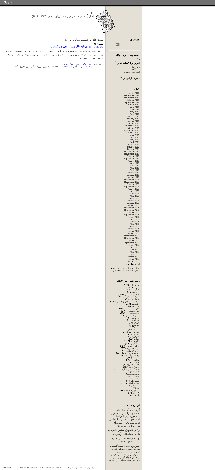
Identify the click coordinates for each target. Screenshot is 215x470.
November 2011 (131, 126)
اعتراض (127, 416)
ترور (137, 327)
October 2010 (133, 156)
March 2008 (133, 228)
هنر (137, 388)
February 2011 (132, 147)
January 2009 (133, 205)
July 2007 (134, 247)
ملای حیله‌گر (134, 383)
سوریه (126, 446)
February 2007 (132, 259)
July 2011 (134, 135)
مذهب (136, 376)
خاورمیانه (135, 341)
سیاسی (136, 360)
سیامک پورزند (68, 64)
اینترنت (132, 423)
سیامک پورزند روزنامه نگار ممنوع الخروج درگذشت (77, 46)
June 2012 (134, 109)
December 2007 (131, 235)
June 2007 (134, 250)
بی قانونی (135, 318)
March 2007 (133, 257)
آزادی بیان (135, 285)
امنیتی (128, 420)
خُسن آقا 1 (135, 67)
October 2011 (133, 128)
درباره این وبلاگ (9, 2)
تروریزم (135, 329)
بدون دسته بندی (132, 313)
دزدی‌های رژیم (133, 350)
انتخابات (122, 419)
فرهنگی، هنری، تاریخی (129, 369)
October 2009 (133, 184)
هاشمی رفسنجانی (116, 460)
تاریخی (136, 322)
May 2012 (134, 112)
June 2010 (134, 165)
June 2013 (134, 93)
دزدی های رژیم (133, 348)
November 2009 (131, 182)
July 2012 (134, 107)
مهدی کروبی (117, 458)
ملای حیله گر (133, 381)
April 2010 (134, 170)
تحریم (136, 325)
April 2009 (134, 198)
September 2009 (131, 186)
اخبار (90, 13)
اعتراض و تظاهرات (131, 297)
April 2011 (134, 142)
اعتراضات (135, 299)
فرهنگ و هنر (134, 367)
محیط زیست (133, 374)
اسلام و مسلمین (132, 294)
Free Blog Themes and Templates (50, 467)
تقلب (123, 426)
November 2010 (131, 154)
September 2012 (131, 102)
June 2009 (134, 193)
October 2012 (133, 100)
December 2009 (131, 179)
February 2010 (132, 175)
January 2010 (133, 177)
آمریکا (136, 287)
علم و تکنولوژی (132, 364)
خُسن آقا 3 (135, 69)
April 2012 (134, 114)
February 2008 (132, 231)
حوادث (136, 339)
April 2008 (134, 226)
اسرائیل (122, 414)
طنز (137, 362)
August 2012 (133, 105)
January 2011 (133, 149)
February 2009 (132, 203)
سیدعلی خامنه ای (132, 449)
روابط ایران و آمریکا (130, 353)
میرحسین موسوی (132, 460)
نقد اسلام (135, 385)
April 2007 (134, 254)
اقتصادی (135, 304)
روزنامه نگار (87, 64)
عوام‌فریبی (135, 454)
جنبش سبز (134, 334)
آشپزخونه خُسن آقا (131, 72)
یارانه (137, 395)
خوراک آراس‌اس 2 (130, 78)
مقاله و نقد (134, 378)
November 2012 (131, 97)
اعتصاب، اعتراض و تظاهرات (127, 301)
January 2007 (133, 261)
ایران (137, 423)
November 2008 (131, 210)
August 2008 (133, 217)
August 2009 (133, 189)
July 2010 (134, 163)
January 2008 (133, 233)
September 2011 (131, 130)
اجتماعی (135, 292)
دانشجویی (135, 343)
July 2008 (134, 219)
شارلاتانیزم (134, 451)
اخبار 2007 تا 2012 (130, 268)
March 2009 (133, 200)
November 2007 (131, 238)
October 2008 (133, 212)
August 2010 (133, 161)
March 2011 (133, 144)
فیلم (128, 455)
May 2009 (134, 196)
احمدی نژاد (133, 413)
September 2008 (131, 214)
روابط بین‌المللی (132, 355)
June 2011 (134, 137)
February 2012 (132, 119)
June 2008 (134, 221)
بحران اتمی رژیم (132, 308)
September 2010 (131, 158)
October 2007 (133, 240)
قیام (137, 371)
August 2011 (133, 133)
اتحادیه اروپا (134, 290)
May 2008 (134, 224)
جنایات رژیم (134, 332)
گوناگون (136, 392)
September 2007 (131, 243)
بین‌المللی (135, 320)
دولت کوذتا (130, 441)
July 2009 (134, 191)
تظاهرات (129, 426)
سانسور (136, 357)
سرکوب (134, 445)
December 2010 (131, 151)
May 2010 (134, 168)
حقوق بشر (134, 336)
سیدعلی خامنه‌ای (118, 449)
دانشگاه (127, 434)
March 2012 (133, 116)
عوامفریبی (120, 452)
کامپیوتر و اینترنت (131, 390)
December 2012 (131, 95)
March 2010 (133, 172)
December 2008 (131, 207)
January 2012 (133, 121)
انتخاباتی (135, 306)
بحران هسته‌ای (133, 311)
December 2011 (131, 123)
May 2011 (134, 140)
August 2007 (133, 245)
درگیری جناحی (133, 346)
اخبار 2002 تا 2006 (131, 270)
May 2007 (134, 252)
